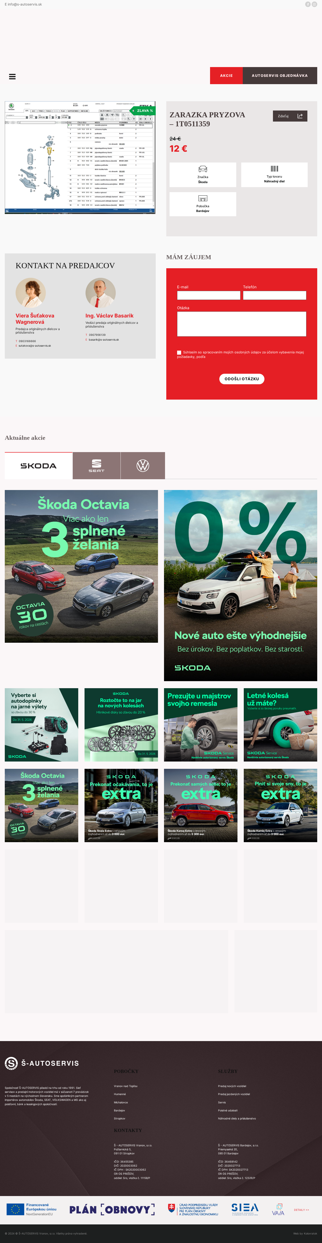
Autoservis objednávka (280, 75)
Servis (222, 1102)
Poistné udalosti (227, 1110)
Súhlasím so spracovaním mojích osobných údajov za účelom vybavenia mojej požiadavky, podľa (240, 354)
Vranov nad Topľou (125, 1086)
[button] (290, 116)
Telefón (251, 287)
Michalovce (121, 1102)
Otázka (184, 307)
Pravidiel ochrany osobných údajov (233, 357)
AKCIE (226, 75)
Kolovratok (310, 1233)
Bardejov (119, 1110)
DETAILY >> (301, 1210)
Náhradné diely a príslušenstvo (237, 1118)
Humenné (120, 1094)
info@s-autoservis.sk (25, 4)
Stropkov (119, 1118)
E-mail (184, 287)
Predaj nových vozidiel (232, 1086)
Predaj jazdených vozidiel (234, 1094)
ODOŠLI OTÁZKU (242, 378)
